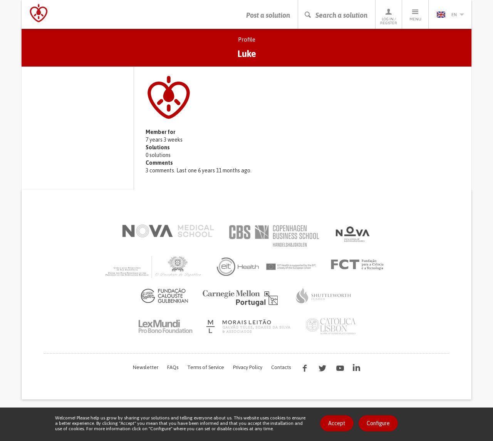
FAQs (172, 367)
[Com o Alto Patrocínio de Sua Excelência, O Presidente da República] (154, 266)
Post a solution (268, 15)
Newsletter (145, 367)
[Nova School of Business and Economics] (352, 234)
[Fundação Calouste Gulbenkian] (164, 295)
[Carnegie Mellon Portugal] (241, 297)
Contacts (281, 367)
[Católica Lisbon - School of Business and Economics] (330, 326)
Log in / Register (388, 21)
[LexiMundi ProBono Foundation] (165, 326)
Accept (336, 423)
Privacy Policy (247, 367)
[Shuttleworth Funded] (323, 295)
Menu (415, 19)
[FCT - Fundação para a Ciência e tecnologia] (359, 264)
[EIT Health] (267, 266)
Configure (378, 423)
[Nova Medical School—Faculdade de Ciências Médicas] (168, 230)
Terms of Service (205, 367)
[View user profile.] (304, 97)
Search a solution (341, 15)
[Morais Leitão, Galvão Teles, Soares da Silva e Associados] (249, 326)
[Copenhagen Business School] (273, 235)
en (454, 14)
